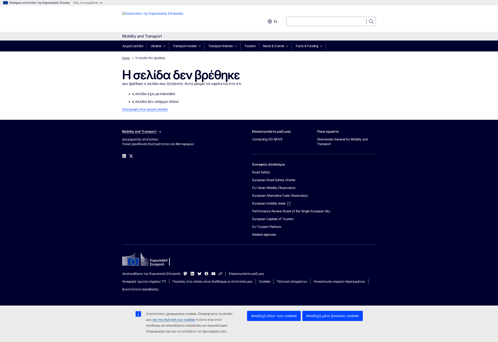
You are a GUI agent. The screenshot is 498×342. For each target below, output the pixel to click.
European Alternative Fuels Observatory (280, 195)
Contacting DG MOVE (267, 139)
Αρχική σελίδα (132, 46)
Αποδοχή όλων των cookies (274, 316)
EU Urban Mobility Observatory (274, 188)
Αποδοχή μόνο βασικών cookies (332, 316)
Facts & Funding (307, 46)
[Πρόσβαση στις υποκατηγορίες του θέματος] (165, 46)
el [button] (276, 21)
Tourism (250, 46)
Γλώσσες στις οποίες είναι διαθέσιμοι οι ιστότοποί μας (212, 281)
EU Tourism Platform (266, 227)
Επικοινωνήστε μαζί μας (246, 274)
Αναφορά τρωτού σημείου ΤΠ (144, 281)
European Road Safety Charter (273, 180)
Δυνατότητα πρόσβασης (140, 289)
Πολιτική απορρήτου (292, 281)
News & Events (273, 46)
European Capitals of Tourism (273, 219)
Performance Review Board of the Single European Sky (291, 211)
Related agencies (264, 234)
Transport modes (185, 46)
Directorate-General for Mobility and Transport (342, 141)
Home (126, 58)
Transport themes (220, 46)
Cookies (264, 281)
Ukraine (156, 46)
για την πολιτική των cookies (174, 320)
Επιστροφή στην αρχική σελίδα (145, 109)
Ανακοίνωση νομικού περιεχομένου (339, 281)
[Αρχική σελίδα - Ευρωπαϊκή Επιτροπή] (152, 19)
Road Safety (261, 172)
